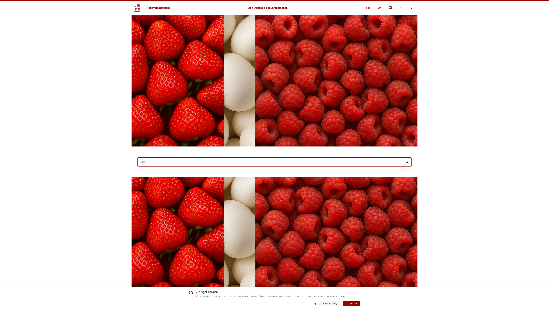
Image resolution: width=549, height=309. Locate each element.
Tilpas (316, 303)
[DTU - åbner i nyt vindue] (137, 8)
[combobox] (270, 162)
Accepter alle (351, 303)
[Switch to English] (368, 8)
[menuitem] (379, 8)
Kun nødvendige (330, 303)
